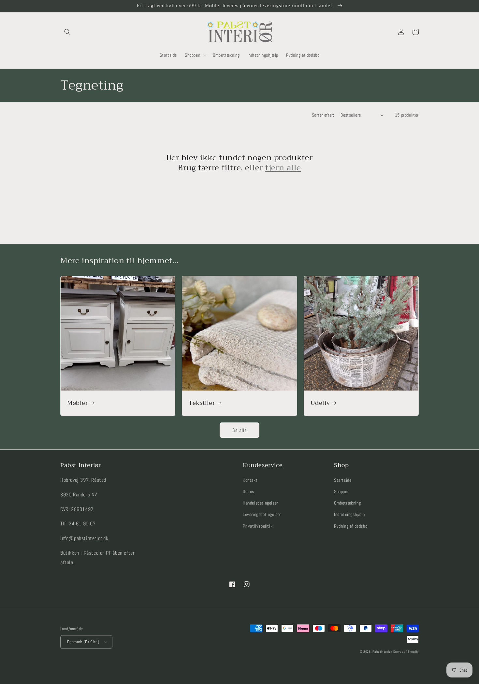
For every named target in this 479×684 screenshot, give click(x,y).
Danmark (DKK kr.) (83, 642)
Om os (248, 491)
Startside (342, 480)
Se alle (239, 430)
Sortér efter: (323, 115)
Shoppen (341, 491)
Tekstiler (202, 403)
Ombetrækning (347, 503)
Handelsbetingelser (260, 503)
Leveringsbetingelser (262, 514)
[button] (67, 32)
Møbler (77, 403)
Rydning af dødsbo (350, 526)
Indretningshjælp (349, 514)
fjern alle (283, 168)
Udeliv (320, 403)
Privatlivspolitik (257, 526)
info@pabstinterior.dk (84, 538)
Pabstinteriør (382, 651)
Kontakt (250, 480)
